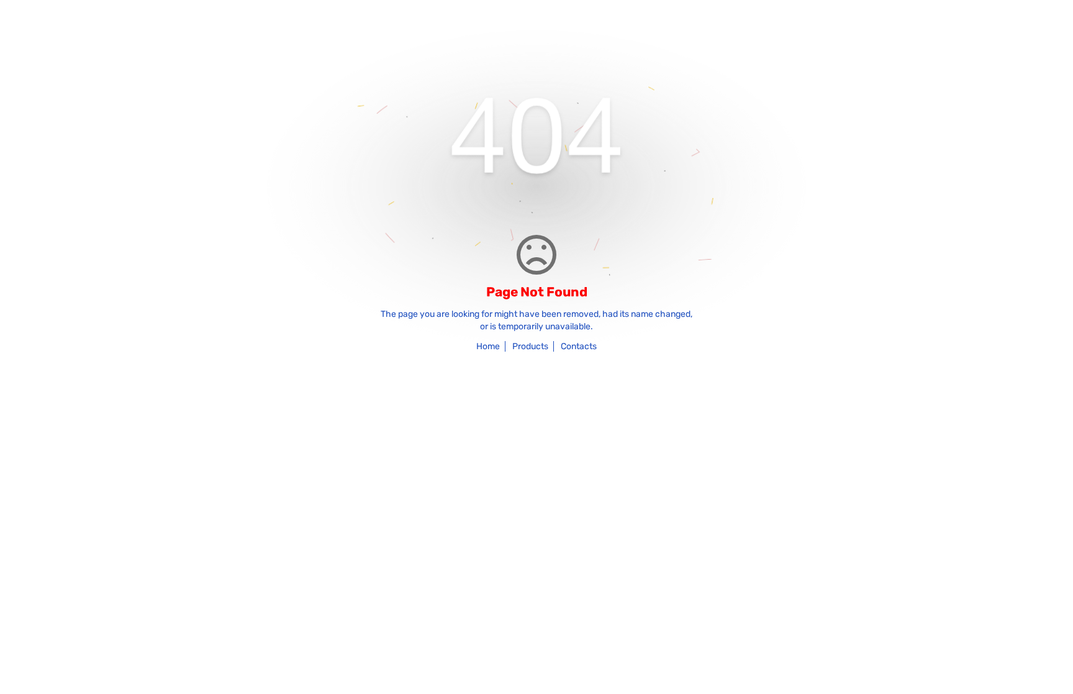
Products (530, 346)
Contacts (579, 346)
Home (488, 346)
